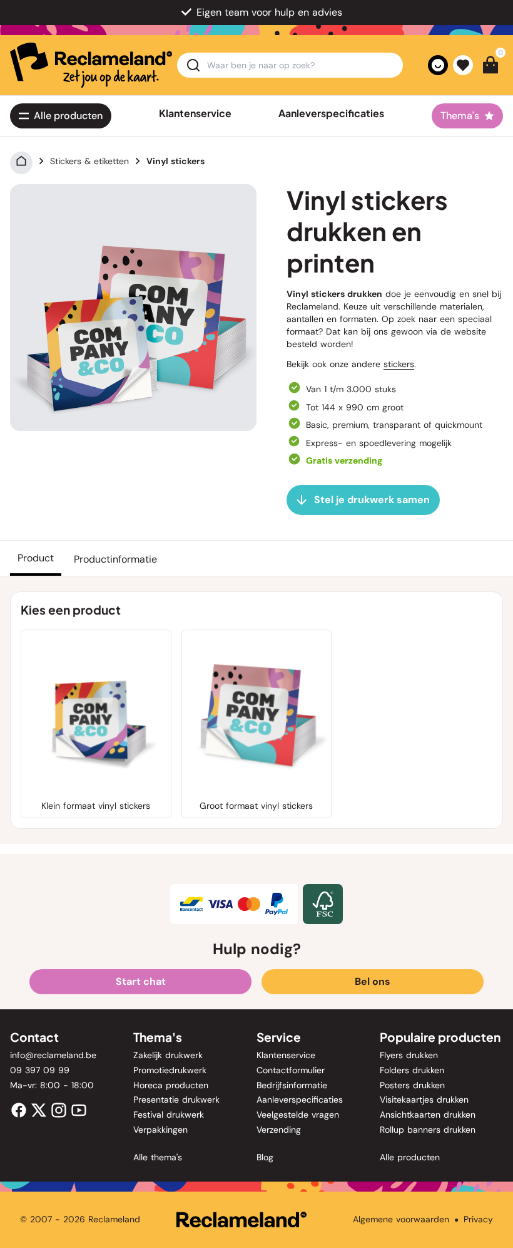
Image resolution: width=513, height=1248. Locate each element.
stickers (398, 364)
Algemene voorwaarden (401, 1219)
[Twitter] (39, 1109)
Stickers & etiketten (89, 161)
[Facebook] (19, 1109)
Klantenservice (195, 113)
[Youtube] (79, 1109)
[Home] (21, 161)
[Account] (438, 65)
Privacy (478, 1219)
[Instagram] (59, 1109)
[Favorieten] (463, 65)
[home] (91, 65)
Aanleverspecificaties (331, 113)
